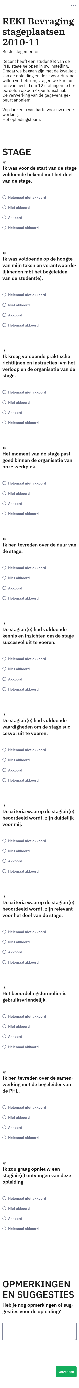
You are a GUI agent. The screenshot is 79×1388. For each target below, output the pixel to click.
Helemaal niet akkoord (27, 197)
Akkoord (15, 218)
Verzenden (66, 1372)
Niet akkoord (19, 207)
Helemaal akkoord (23, 228)
